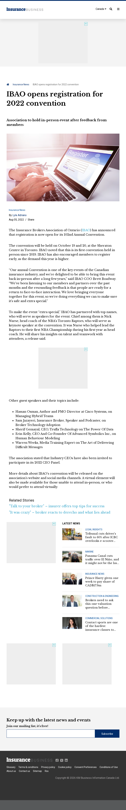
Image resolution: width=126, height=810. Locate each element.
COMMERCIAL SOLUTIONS (99, 618)
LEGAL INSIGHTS (93, 529)
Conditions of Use (109, 767)
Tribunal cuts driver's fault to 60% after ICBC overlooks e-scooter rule (101, 537)
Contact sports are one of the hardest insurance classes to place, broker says (101, 626)
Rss (47, 771)
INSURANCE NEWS (94, 574)
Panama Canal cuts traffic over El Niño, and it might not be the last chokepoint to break (102, 559)
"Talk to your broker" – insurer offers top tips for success (57, 506)
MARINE (89, 551)
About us (11, 771)
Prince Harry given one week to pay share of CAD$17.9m (101, 581)
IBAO (86, 230)
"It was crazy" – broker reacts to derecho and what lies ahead (59, 512)
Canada (100, 9)
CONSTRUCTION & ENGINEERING (102, 596)
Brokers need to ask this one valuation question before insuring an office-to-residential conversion (101, 604)
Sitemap (37, 771)
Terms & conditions (28, 767)
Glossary (11, 767)
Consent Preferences (85, 767)
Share (31, 219)
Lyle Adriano (19, 215)
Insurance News (21, 84)
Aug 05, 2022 (16, 219)
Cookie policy (65, 767)
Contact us (24, 771)
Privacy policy (48, 767)
